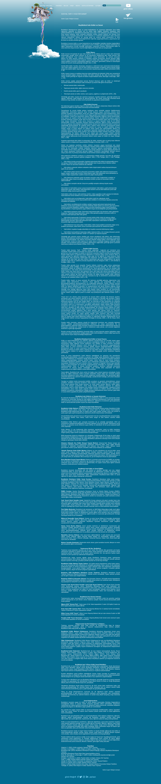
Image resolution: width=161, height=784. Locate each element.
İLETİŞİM (98, 5)
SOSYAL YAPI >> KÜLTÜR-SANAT (74, 14)
